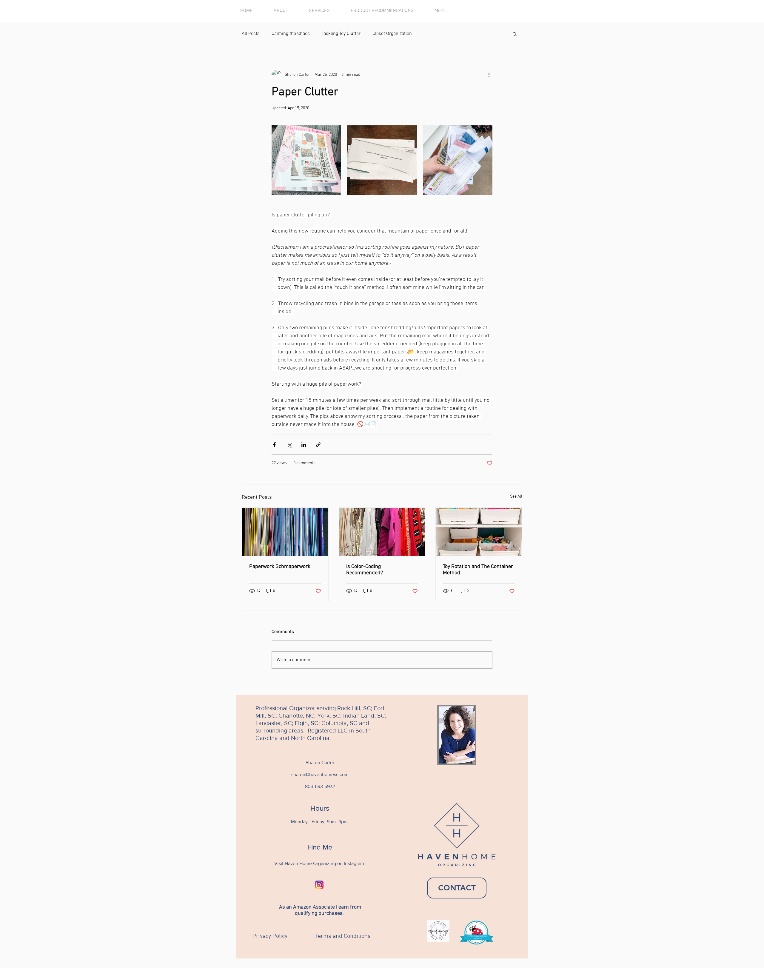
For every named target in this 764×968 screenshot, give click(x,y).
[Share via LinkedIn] (303, 444)
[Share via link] (318, 444)
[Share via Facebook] (274, 444)
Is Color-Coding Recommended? (364, 570)
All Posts (251, 34)
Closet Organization (392, 34)
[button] (514, 33)
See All (516, 496)
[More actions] (488, 74)
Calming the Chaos (291, 34)
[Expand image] (306, 160)
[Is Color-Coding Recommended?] (382, 532)
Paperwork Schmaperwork (279, 567)
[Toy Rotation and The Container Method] (479, 532)
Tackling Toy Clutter (341, 34)
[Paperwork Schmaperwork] (285, 532)
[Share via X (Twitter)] (289, 444)
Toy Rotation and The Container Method (478, 570)
